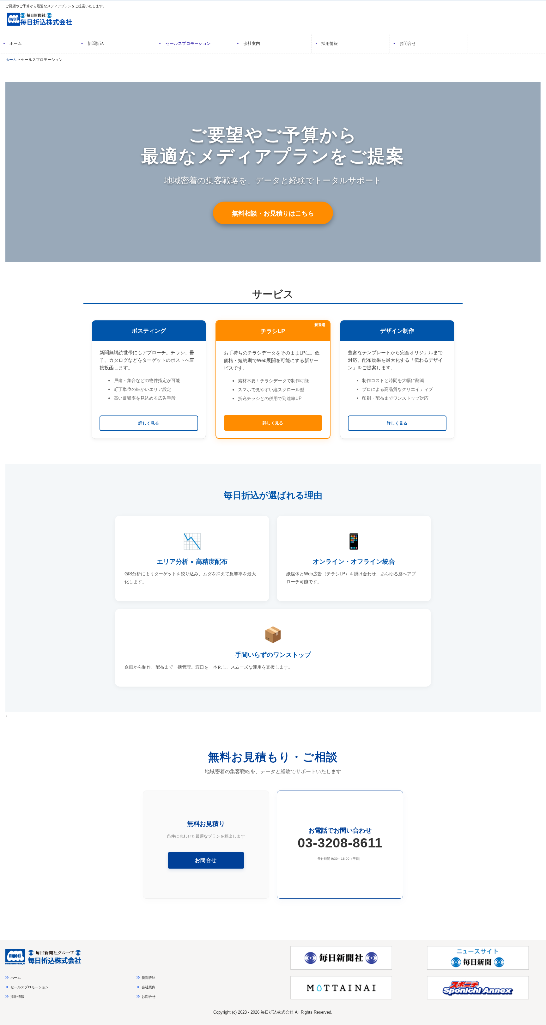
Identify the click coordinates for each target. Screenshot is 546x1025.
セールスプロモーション (188, 43)
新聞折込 (96, 43)
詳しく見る (148, 423)
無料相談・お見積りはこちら (273, 212)
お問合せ (407, 43)
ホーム (15, 43)
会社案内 (252, 43)
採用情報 (329, 43)
